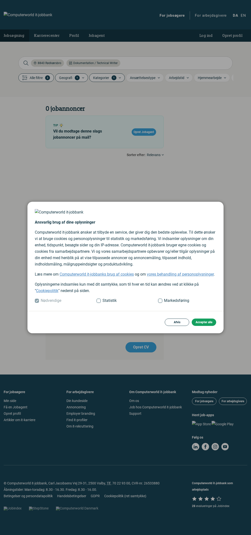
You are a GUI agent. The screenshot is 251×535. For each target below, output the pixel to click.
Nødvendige (51, 300)
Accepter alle (204, 322)
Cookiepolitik (47, 290)
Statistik (109, 300)
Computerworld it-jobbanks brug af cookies (97, 274)
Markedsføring (176, 300)
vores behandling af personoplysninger (180, 274)
